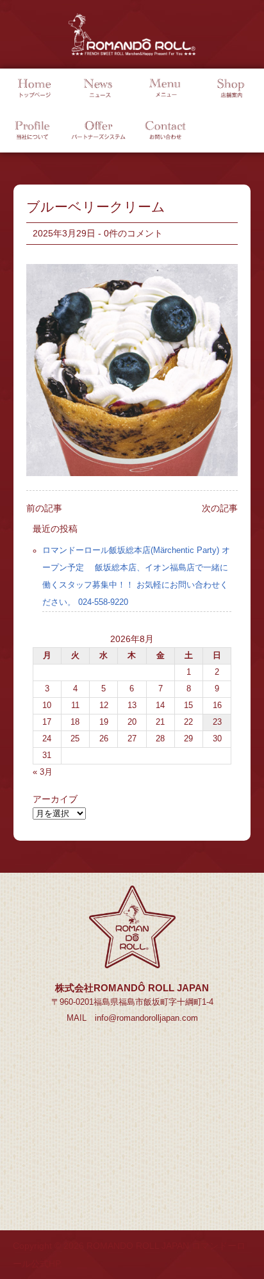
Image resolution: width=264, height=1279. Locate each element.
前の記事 (44, 508)
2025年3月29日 (64, 233)
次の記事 (220, 508)
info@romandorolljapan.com (146, 1018)
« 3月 (43, 772)
